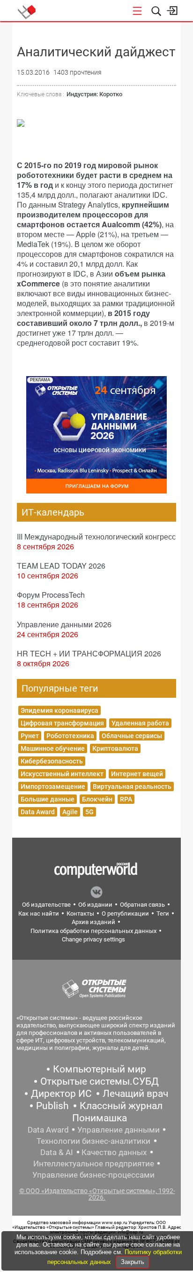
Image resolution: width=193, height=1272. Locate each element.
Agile (70, 812)
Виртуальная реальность (132, 786)
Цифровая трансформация (62, 723)
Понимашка (99, 1118)
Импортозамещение (53, 786)
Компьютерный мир (99, 1069)
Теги (162, 913)
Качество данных (114, 1152)
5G (89, 812)
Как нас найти (38, 913)
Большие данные (47, 799)
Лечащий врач (135, 1093)
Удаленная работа (140, 723)
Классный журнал (121, 1105)
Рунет (30, 736)
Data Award (38, 812)
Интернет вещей (137, 774)
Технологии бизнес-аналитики (93, 1141)
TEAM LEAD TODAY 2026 (61, 565)
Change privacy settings (93, 939)
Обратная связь (142, 904)
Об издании (95, 904)
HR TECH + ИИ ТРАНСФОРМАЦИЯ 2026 (89, 653)
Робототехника (70, 736)
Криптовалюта (115, 748)
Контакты (80, 913)
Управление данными (118, 1129)
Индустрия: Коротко (94, 94)
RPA (126, 799)
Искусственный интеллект (62, 774)
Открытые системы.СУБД (99, 1081)
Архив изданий (93, 921)
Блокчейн (97, 799)
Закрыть (132, 1261)
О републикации (125, 913)
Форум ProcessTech (51, 594)
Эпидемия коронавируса (59, 710)
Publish (52, 1105)
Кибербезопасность (52, 761)
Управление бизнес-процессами (93, 1174)
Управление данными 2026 (64, 624)
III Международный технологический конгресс (96, 536)
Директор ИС (61, 1093)
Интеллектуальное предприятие (93, 1163)
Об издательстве (46, 904)
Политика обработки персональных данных (93, 930)
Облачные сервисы (132, 736)
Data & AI (56, 1152)
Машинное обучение (53, 748)
